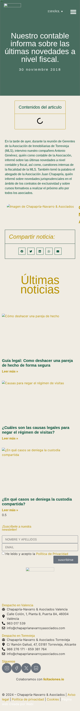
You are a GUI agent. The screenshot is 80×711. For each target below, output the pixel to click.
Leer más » (10, 371)
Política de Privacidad (52, 554)
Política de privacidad (28, 699)
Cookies (53, 699)
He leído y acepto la (36, 554)
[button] (73, 12)
